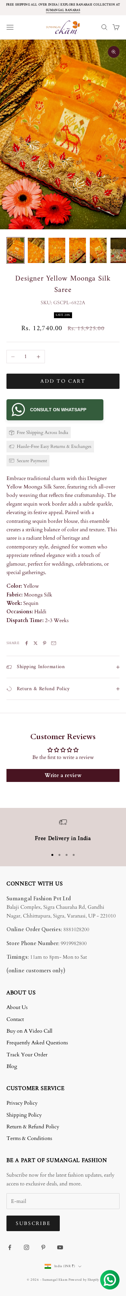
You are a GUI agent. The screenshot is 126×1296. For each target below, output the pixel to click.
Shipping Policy (24, 1115)
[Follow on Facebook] (9, 1247)
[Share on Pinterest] (44, 643)
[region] (63, 831)
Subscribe (33, 1223)
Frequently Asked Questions (37, 1042)
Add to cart (63, 381)
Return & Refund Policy (32, 1126)
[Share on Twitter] (35, 643)
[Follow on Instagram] (26, 1247)
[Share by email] (53, 643)
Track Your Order (26, 1054)
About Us (16, 1007)
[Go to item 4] (77, 250)
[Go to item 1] (15, 250)
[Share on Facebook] (26, 643)
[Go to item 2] (36, 250)
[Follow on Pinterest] (43, 1247)
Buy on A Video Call (29, 1031)
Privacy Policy (21, 1103)
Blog (11, 1066)
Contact (15, 1019)
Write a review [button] (63, 775)
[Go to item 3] (57, 250)
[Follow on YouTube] (60, 1247)
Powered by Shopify (83, 1280)
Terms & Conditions (29, 1138)
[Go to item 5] (98, 250)
